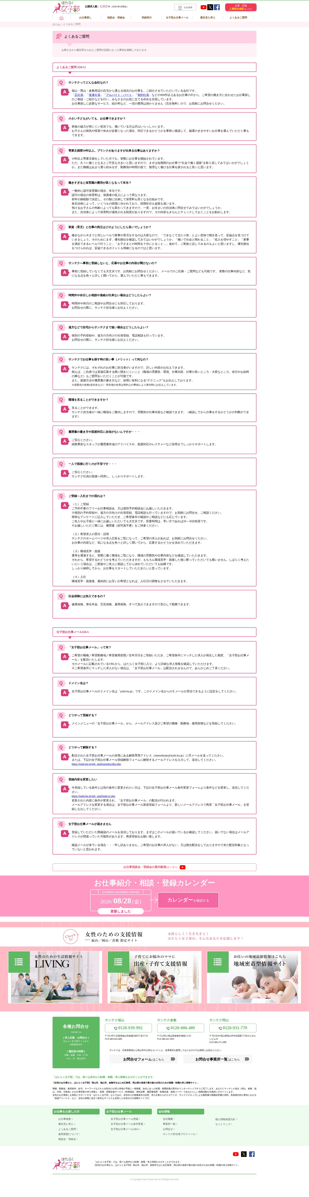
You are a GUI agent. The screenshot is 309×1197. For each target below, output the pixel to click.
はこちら (150, 866)
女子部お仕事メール (177, 17)
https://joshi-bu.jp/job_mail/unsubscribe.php (96, 764)
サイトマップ (222, 1124)
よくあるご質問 (238, 17)
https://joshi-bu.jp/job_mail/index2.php (93, 796)
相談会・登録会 (116, 17)
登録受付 (147, 17)
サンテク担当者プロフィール (179, 1134)
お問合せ (168, 1129)
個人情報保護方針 (225, 1119)
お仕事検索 (64, 1119)
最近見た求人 (207, 17)
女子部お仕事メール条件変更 (127, 1124)
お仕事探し (85, 17)
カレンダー (188, 900)
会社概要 (188, 7)
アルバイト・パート (119, 94)
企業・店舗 (240, 7)
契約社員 (143, 94)
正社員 (79, 94)
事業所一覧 (169, 1124)
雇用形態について (68, 1134)
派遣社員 (94, 94)
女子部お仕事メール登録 (124, 1119)
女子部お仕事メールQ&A (125, 1129)
